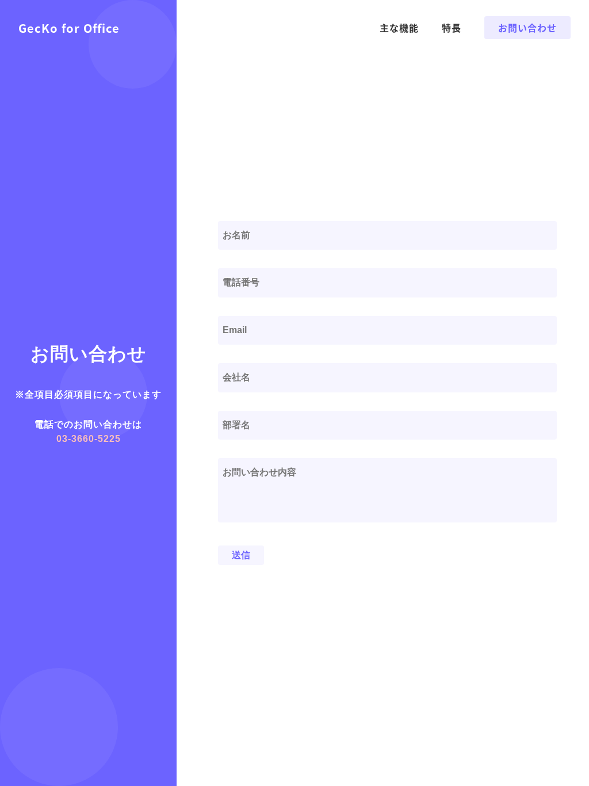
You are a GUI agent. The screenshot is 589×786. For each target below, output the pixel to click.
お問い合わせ (527, 28)
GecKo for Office (69, 28)
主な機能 (399, 28)
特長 (451, 28)
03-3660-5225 (88, 439)
